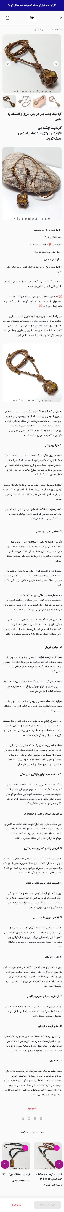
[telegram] (29, 1119)
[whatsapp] (23, 1119)
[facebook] (41, 1119)
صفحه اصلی (55, 29)
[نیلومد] (32, 18)
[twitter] (35, 1119)
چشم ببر (39, 29)
